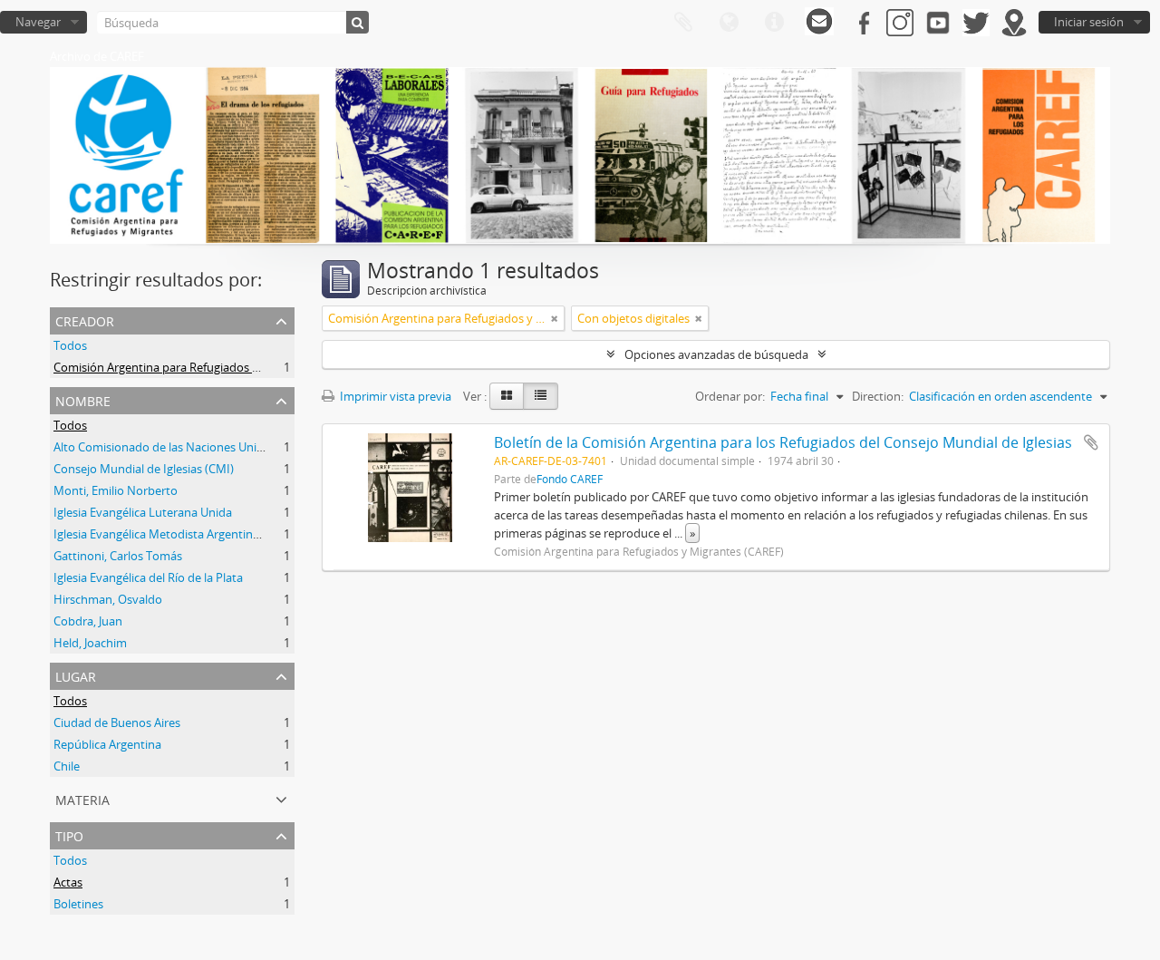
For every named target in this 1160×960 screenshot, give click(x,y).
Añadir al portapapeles (1091, 442)
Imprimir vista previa (394, 396)
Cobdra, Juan (87, 621)
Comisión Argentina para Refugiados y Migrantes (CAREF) (206, 367)
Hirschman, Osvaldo (107, 599)
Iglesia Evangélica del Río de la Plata (148, 577)
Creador (84, 319)
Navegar (38, 22)
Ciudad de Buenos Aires (116, 722)
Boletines (78, 904)
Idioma (728, 22)
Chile (66, 766)
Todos (70, 345)
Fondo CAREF (569, 478)
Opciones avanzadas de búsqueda (716, 354)
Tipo (69, 834)
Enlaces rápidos (774, 22)
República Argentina (107, 744)
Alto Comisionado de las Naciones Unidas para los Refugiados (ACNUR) (242, 447)
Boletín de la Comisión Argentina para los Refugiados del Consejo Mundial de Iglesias (783, 442)
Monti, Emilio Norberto (115, 490)
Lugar (75, 675)
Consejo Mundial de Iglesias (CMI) (143, 469)
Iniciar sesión (1089, 22)
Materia (82, 798)
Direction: (878, 396)
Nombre (83, 399)
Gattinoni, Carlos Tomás (117, 556)
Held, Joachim (90, 643)
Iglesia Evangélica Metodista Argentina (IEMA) (175, 534)
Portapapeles (683, 22)
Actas (67, 882)
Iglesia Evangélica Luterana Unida (142, 512)
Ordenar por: (730, 396)
